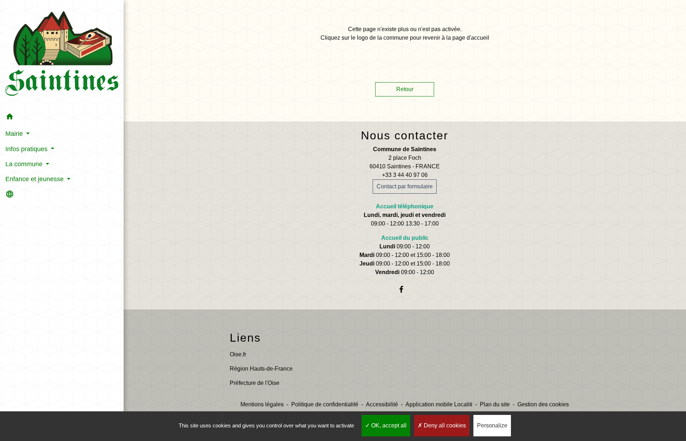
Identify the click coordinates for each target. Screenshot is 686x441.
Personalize (492, 425)
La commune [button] (24, 164)
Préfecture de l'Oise (254, 383)
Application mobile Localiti (439, 404)
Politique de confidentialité (324, 404)
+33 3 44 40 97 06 (405, 175)
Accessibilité (382, 404)
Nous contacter (404, 135)
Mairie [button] (15, 133)
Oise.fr (238, 354)
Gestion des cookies (543, 404)
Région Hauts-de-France (261, 369)
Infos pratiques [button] (27, 149)
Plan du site (495, 404)
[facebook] (404, 289)
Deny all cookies (444, 425)
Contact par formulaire (405, 186)
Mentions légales (262, 404)
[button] (61, 117)
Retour (404, 89)
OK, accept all (388, 425)
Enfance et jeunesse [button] (35, 179)
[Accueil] (61, 55)
